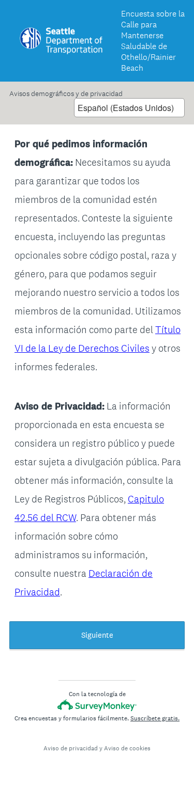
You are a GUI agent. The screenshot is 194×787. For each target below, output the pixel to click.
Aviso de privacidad (70, 748)
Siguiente (97, 635)
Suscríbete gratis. (155, 718)
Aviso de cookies (127, 748)
